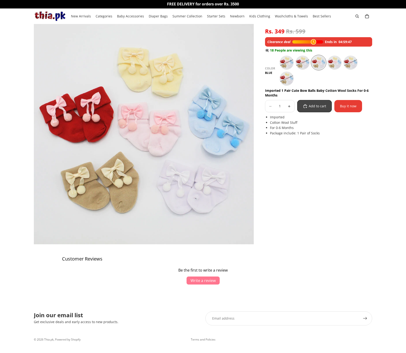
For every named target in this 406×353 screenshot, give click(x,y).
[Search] (357, 16)
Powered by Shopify (68, 339)
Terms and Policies (203, 339)
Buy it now (348, 106)
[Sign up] (365, 318)
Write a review (203, 280)
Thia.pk (49, 339)
